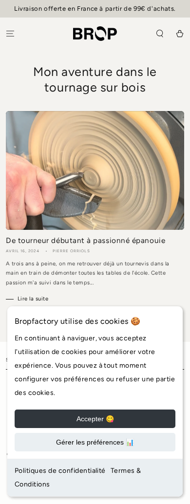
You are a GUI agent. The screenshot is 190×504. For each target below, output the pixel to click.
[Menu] (10, 33)
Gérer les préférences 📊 (95, 442)
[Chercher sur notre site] (160, 33)
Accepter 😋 (95, 419)
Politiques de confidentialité (60, 471)
